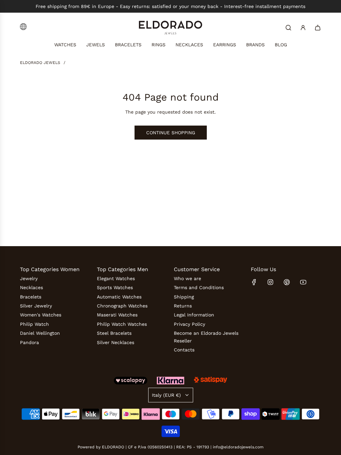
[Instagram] (270, 282)
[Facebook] (254, 282)
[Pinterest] (286, 282)
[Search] (288, 27)
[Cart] (317, 27)
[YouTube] (303, 282)
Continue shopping (170, 132)
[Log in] (303, 27)
